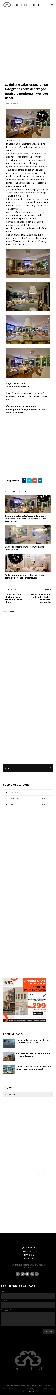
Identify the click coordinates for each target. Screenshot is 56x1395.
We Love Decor (11, 469)
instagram (29, 798)
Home (23, 462)
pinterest (29, 804)
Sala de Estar (29, 465)
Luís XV (30, 462)
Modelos (38, 462)
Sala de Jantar (40, 465)
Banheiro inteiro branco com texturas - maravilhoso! (25, 548)
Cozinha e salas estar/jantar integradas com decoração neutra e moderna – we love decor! (25, 519)
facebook (29, 793)
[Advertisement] (28, 46)
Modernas (9, 465)
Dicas (17, 462)
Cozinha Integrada (39, 459)
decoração (9, 462)
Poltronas (19, 465)
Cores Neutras (25, 459)
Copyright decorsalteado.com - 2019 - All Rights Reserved (28, 1386)
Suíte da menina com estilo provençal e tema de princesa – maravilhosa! (25, 576)
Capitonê (15, 459)
